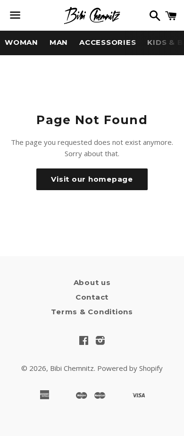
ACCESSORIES (107, 42)
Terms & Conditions (92, 311)
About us (92, 282)
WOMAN (21, 42)
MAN (59, 42)
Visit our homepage (92, 179)
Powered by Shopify (130, 368)
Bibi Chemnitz (72, 368)
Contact (92, 297)
